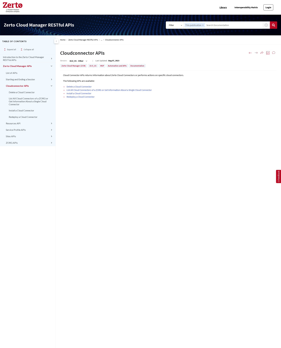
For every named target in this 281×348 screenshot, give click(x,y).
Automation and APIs (117, 65)
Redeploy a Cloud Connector (23, 116)
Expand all (11, 49)
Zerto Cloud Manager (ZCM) (73, 65)
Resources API (13, 123)
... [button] (101, 40)
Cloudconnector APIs (17, 85)
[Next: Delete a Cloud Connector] (256, 53)
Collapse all (29, 49)
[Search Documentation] (273, 25)
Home (62, 40)
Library (223, 7)
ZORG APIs (12, 142)
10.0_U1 (92, 65)
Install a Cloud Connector (21, 110)
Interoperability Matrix (246, 7)
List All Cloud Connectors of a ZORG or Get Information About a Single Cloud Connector (28, 101)
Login (268, 7)
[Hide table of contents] (56, 41)
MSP (102, 65)
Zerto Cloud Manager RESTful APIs (83, 40)
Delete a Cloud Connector (22, 92)
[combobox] (223, 25)
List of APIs (11, 72)
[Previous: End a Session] (250, 53)
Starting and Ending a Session (20, 79)
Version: (63, 60)
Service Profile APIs (16, 129)
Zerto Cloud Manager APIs (17, 66)
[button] (203, 25)
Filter (171, 25)
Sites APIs (11, 136)
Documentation (137, 65)
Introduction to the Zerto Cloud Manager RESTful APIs (23, 58)
